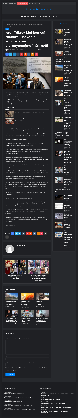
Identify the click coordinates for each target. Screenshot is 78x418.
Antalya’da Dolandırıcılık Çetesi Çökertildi (41, 303)
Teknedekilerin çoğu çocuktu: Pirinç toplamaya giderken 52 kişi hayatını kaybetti (68, 122)
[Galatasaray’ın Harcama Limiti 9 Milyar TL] (59, 206)
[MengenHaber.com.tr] (39, 9)
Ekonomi (33, 16)
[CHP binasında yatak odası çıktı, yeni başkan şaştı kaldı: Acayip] (42, 313)
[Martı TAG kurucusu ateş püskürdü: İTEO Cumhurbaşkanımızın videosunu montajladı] (11, 313)
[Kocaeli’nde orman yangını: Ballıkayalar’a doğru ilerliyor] (11, 296)
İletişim (55, 16)
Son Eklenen (63, 23)
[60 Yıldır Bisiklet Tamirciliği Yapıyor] (59, 31)
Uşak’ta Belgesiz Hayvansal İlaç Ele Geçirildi (26, 320)
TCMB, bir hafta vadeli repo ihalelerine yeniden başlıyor (62, 60)
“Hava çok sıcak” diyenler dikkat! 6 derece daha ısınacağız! (25, 304)
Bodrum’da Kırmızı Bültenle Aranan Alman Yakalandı (29, 112)
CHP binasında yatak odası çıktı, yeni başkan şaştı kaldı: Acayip (42, 321)
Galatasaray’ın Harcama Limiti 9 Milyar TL (68, 206)
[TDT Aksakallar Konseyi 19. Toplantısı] (59, 225)
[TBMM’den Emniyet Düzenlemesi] (9, 121)
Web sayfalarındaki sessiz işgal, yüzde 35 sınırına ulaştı (68, 143)
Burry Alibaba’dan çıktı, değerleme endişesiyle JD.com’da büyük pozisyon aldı (63, 134)
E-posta (7, 362)
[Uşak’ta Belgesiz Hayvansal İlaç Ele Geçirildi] (27, 313)
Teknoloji (44, 16)
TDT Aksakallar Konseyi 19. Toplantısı (67, 225)
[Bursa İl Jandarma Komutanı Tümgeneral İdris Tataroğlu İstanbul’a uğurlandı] (59, 103)
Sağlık (39, 16)
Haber (28, 16)
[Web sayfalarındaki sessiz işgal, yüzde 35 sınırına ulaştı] (59, 141)
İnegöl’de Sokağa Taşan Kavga (68, 215)
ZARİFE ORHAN (11, 49)
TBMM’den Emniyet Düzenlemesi (36, 3)
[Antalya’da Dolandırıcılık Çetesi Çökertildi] (42, 296)
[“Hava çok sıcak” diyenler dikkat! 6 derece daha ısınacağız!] (27, 296)
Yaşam (50, 16)
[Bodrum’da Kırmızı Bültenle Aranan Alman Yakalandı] (9, 114)
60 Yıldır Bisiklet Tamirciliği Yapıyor (67, 32)
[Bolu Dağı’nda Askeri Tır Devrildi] (59, 197)
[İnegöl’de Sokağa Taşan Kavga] (59, 216)
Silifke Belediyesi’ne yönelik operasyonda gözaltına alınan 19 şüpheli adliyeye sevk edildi (68, 239)
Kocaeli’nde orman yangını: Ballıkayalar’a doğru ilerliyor (11, 303)
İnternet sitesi (31, 362)
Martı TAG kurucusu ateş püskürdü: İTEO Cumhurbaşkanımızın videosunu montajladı (11, 321)
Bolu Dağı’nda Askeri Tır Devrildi (68, 197)
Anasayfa (23, 16)
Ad (6, 356)
